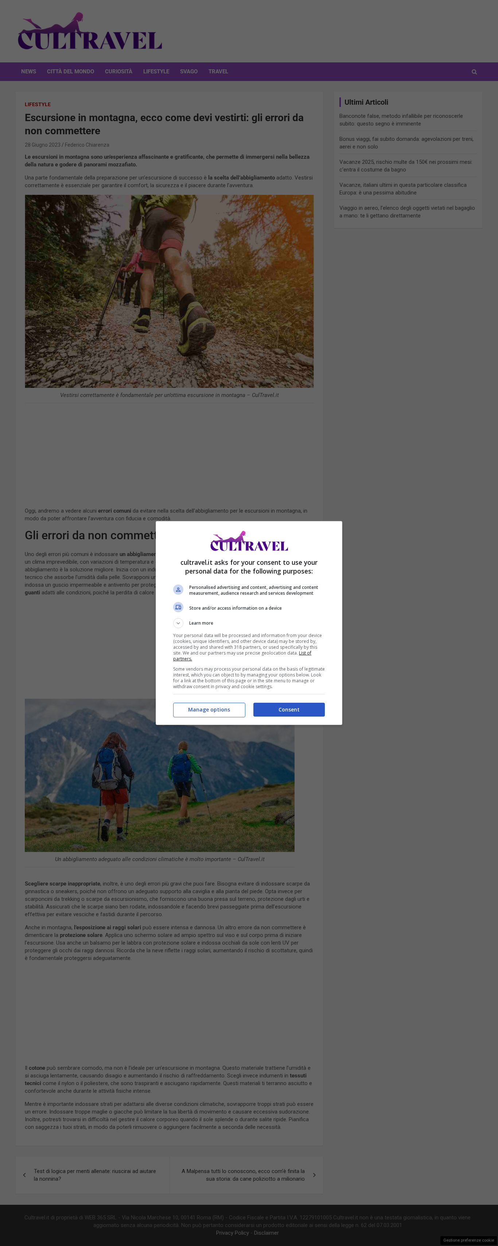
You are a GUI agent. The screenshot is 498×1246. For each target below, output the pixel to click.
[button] (249, 623)
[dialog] (249, 623)
